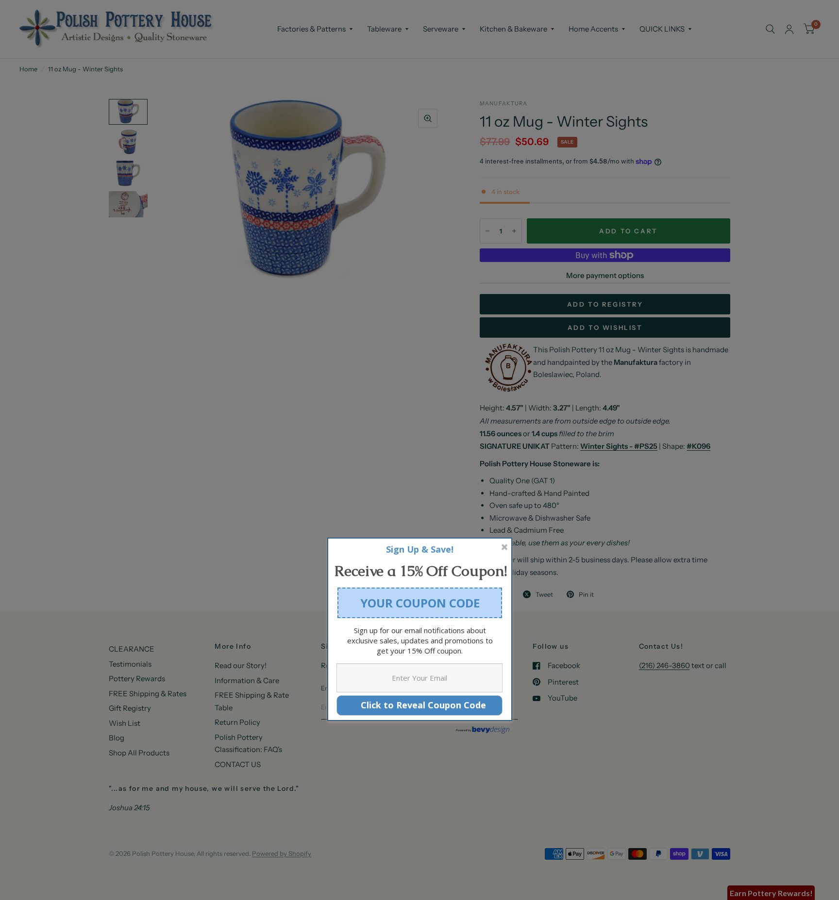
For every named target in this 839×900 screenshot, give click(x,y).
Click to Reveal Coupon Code (419, 705)
